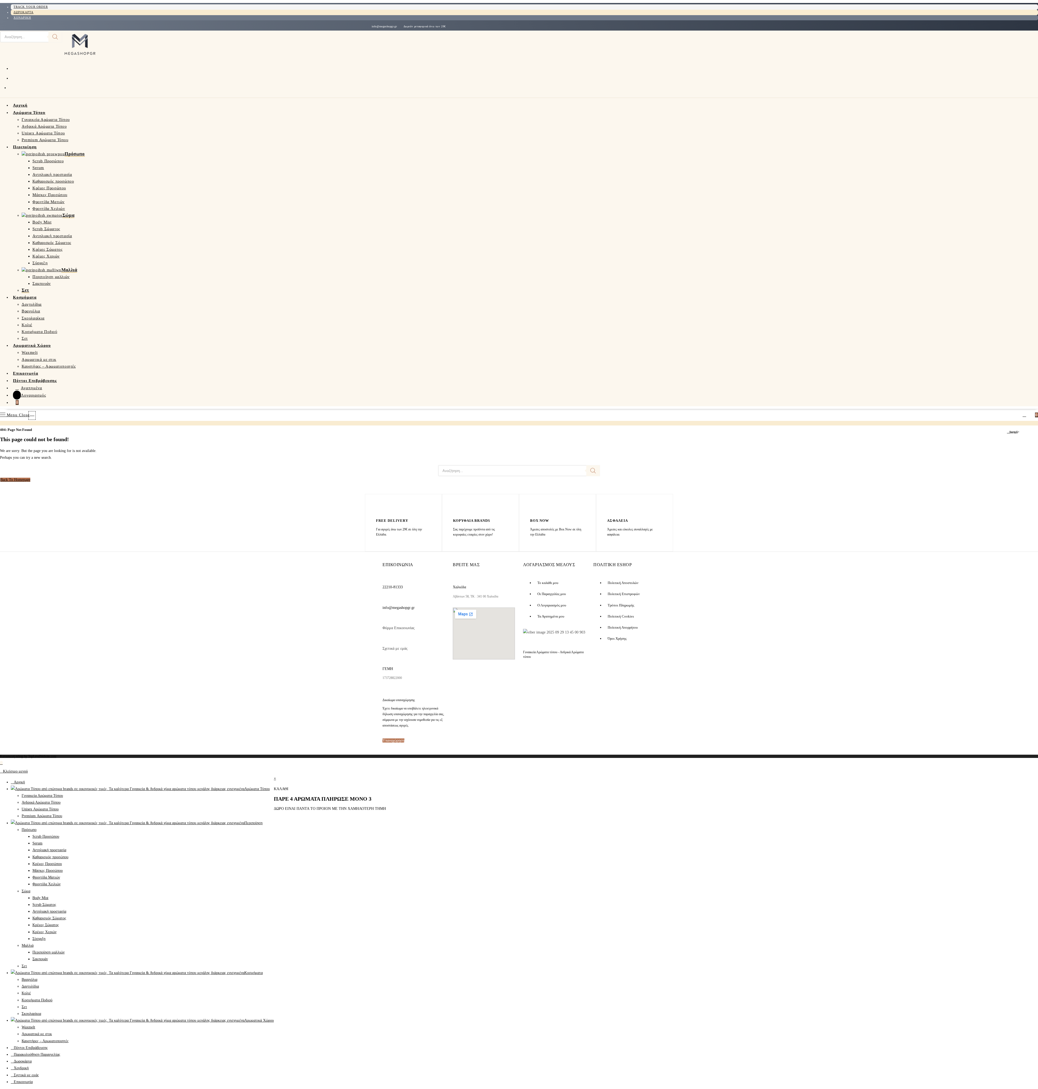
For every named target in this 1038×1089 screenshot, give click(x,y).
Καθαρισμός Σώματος (49, 918)
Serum (37, 843)
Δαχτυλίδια (30, 986)
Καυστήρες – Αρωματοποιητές (45, 1041)
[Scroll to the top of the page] (1, 763)
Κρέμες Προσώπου (47, 864)
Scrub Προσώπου (45, 836)
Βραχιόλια (29, 980)
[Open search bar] (35, 414)
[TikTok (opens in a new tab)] (12, 87)
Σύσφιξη (38, 939)
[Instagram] (484, 676)
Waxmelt (28, 1027)
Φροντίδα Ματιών (46, 877)
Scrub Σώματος (44, 905)
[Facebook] (462, 676)
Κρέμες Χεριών (44, 932)
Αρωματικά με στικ (37, 1034)
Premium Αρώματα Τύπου (42, 816)
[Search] (55, 36)
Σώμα (26, 891)
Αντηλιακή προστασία (49, 850)
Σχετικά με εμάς (395, 648)
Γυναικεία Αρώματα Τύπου (42, 796)
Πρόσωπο (29, 830)
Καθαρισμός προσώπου (50, 857)
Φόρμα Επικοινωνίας (398, 628)
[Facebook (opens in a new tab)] (13, 68)
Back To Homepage (15, 480)
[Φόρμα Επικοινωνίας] (385, 619)
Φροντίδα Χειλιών (46, 884)
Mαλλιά (28, 945)
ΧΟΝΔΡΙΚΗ (22, 17)
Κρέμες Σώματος (45, 925)
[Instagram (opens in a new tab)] (13, 78)
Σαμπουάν (40, 959)
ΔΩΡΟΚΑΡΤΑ (24, 12)
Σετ (24, 966)
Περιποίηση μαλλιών (48, 952)
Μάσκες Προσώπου (47, 871)
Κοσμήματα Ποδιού (37, 1000)
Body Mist (40, 898)
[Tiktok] (503, 676)
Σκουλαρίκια (31, 1014)
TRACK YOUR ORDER (31, 6)
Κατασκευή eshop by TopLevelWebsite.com (28, 756)
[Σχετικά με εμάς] (385, 640)
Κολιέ (26, 993)
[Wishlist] (1031, 415)
